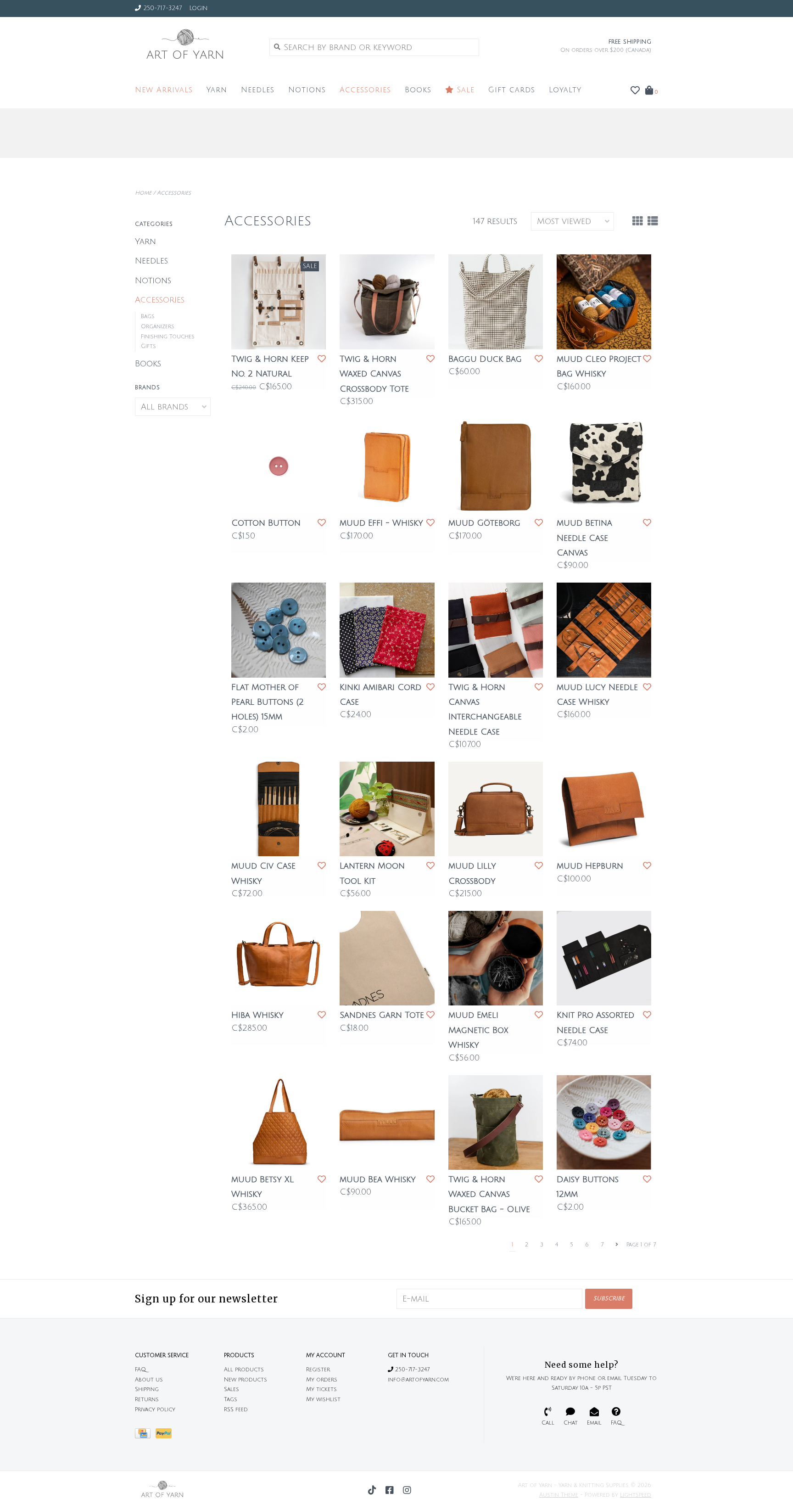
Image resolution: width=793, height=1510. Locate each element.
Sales (231, 1389)
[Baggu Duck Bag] (495, 301)
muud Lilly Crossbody (472, 873)
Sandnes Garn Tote (382, 1015)
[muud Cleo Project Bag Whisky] (604, 301)
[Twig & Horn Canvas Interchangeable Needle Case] (495, 630)
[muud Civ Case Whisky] (278, 809)
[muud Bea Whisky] (387, 1122)
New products (245, 1380)
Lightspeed (635, 1495)
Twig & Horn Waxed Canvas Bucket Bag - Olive (489, 1194)
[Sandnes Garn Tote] (387, 958)
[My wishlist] (635, 90)
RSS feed (236, 1410)
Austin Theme (558, 1495)
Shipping (147, 1389)
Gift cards (511, 90)
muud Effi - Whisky (381, 523)
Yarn (217, 90)
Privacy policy (155, 1410)
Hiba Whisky (257, 1015)
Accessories (365, 90)
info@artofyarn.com (418, 1380)
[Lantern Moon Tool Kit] (387, 809)
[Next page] (616, 1245)
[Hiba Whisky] (278, 958)
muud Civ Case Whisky (263, 873)
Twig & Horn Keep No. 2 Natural (270, 366)
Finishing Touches (168, 337)
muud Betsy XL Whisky (262, 1187)
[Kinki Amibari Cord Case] (387, 630)
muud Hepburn (590, 865)
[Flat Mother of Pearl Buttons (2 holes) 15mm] (278, 630)
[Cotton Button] (278, 466)
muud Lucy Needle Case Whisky (597, 695)
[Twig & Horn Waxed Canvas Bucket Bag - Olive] (495, 1122)
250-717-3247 (411, 1370)
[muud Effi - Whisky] (387, 466)
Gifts (148, 346)
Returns (147, 1400)
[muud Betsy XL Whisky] (278, 1122)
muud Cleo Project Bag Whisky (599, 366)
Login (198, 8)
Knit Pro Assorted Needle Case (595, 1022)
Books (418, 90)
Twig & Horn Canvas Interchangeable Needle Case (485, 709)
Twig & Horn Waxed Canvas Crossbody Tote (374, 373)
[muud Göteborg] (495, 466)
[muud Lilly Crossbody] (495, 809)
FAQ (140, 1370)
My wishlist (323, 1400)
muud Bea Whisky (378, 1179)
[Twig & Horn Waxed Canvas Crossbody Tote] (387, 301)
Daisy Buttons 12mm (588, 1187)
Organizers (157, 327)
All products (244, 1370)
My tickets (321, 1389)
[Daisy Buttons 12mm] (604, 1122)
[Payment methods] (145, 1436)
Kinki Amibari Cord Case (380, 695)
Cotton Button (266, 523)
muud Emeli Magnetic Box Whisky (478, 1030)
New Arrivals (164, 90)
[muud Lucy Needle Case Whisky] (604, 630)
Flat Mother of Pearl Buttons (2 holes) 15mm (267, 702)
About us (149, 1380)
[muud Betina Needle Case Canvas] (604, 466)
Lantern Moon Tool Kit (372, 873)
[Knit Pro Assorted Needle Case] (604, 958)
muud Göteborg (484, 523)
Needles (257, 90)
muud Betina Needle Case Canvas (584, 537)
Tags (230, 1400)
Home (143, 193)
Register (318, 1370)
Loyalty (565, 90)
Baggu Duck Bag (485, 359)
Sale (464, 90)
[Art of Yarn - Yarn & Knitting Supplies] (195, 47)
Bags (148, 317)
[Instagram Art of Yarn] (407, 1490)
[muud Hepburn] (604, 809)
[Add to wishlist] (322, 359)
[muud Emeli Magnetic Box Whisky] (495, 958)
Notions (307, 90)
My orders (321, 1380)
